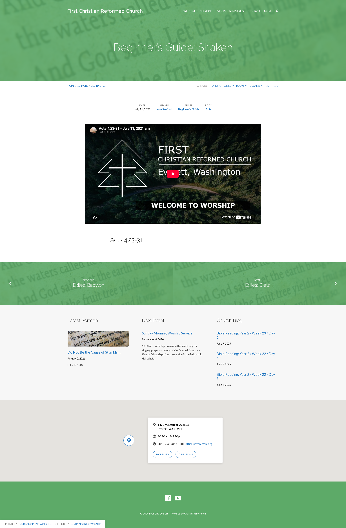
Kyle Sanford (164, 109)
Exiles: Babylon (88, 285)
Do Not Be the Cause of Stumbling (94, 352)
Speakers (255, 85)
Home (71, 85)
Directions (186, 454)
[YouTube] (178, 498)
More (268, 11)
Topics (214, 85)
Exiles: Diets (257, 285)
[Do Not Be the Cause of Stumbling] (98, 343)
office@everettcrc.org (198, 443)
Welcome (189, 11)
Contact (254, 11)
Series (227, 85)
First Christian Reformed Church (105, 11)
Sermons (206, 11)
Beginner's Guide (188, 109)
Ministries (236, 11)
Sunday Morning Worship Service (167, 333)
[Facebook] (168, 498)
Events (221, 11)
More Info (162, 454)
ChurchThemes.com (195, 513)
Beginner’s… (98, 85)
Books (240, 85)
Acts (208, 109)
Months (271, 85)
